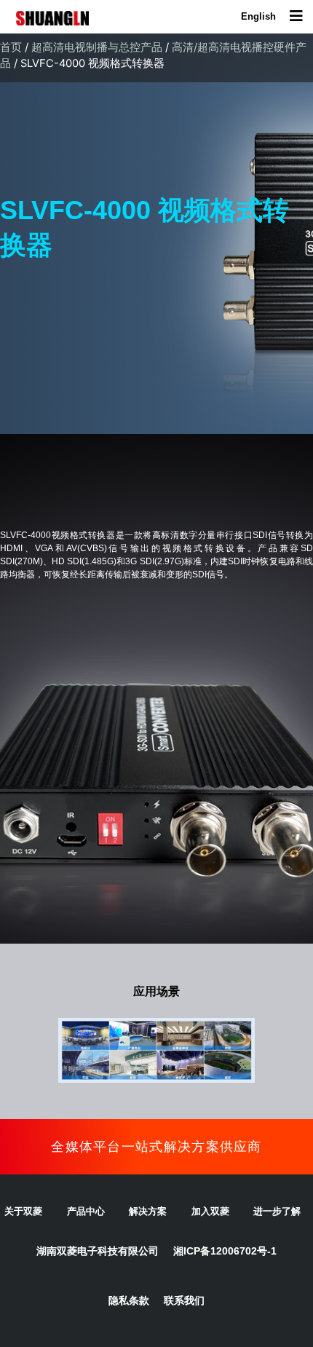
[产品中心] (94, 1211)
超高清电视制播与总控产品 (96, 47)
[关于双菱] (32, 1211)
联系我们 (184, 1300)
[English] (258, 16)
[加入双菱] (219, 1211)
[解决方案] (156, 1211)
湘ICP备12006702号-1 (225, 1251)
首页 (11, 47)
